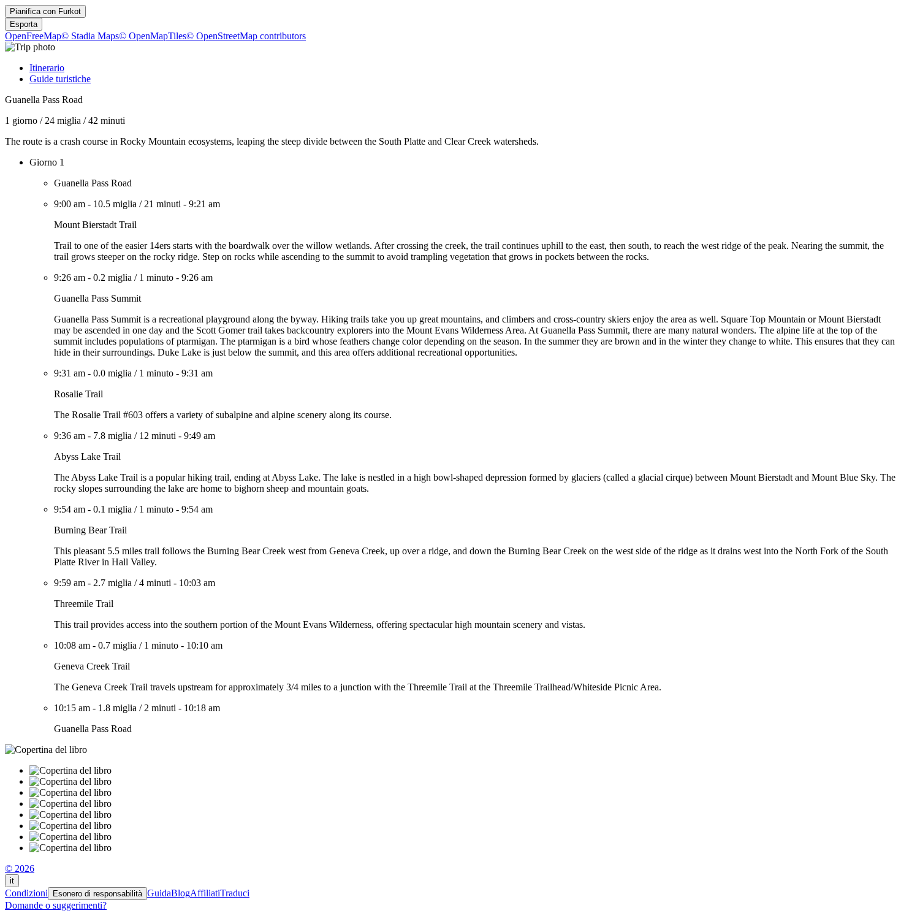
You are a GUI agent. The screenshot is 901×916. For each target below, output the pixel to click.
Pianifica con (45, 11)
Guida (159, 893)
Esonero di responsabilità (97, 893)
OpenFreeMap (33, 36)
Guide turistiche (60, 79)
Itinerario (46, 68)
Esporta (23, 24)
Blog (180, 893)
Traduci (234, 893)
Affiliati (205, 893)
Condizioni (26, 893)
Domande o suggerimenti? (56, 905)
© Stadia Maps (90, 36)
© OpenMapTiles (152, 36)
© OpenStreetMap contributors (246, 36)
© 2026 (19, 868)
